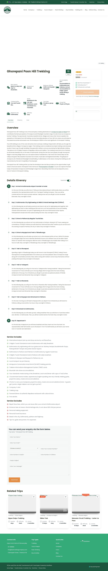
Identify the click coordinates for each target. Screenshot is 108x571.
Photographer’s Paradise (46, 167)
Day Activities (69, 10)
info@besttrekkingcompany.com (38, 2)
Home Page (64, 2)
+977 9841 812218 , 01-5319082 (19, 2)
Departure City (15, 113)
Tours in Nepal (48, 10)
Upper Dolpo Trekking (16, 518)
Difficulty (29, 113)
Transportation (15, 101)
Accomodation (64, 80)
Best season (14, 84)
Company (31, 10)
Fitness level (30, 86)
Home (25, 10)
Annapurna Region (52, 515)
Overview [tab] (10, 120)
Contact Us (101, 10)
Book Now (92, 2)
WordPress (49, 565)
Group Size (62, 102)
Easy (28, 114)
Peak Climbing (59, 10)
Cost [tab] (27, 120)
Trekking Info (78, 10)
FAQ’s (57, 550)
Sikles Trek (44, 518)
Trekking (39, 10)
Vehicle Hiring (92, 10)
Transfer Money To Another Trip (78, 2)
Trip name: (12, 432)
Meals (28, 99)
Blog (86, 10)
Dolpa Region (18, 515)
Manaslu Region (83, 515)
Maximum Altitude (48, 85)
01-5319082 (11, 547)
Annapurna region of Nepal (59, 132)
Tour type (46, 101)
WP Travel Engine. (35, 565)
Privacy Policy (100, 2)
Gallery (102, 63)
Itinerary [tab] (19, 120)
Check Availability (88, 92)
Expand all (64, 180)
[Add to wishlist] (33, 496)
